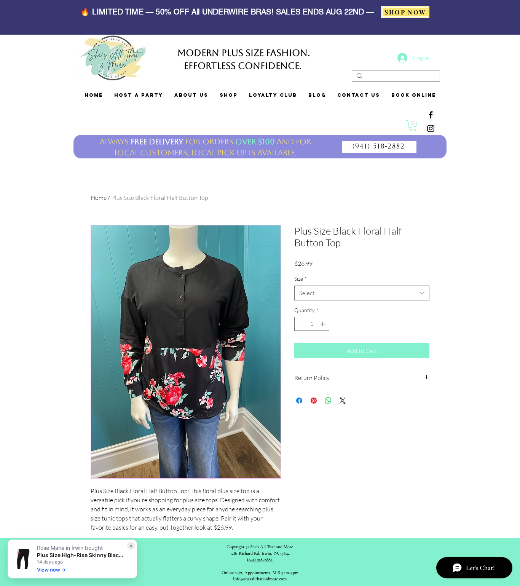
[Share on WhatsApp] (328, 400)
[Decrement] (300, 324)
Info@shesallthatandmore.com (260, 578)
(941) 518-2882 (260, 559)
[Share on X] (342, 400)
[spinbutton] (312, 324)
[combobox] (361, 293)
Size (300, 278)
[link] (412, 125)
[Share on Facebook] (299, 400)
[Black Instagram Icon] (430, 128)
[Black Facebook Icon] (430, 115)
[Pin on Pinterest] (313, 400)
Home (99, 197)
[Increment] (323, 324)
